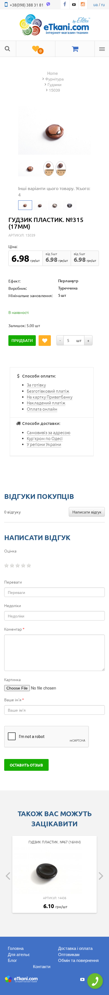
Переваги (13, 582)
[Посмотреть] (30, 168)
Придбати (22, 340)
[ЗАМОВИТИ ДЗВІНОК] (95, 981)
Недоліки (12, 605)
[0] (35, 49)
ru (103, 4)
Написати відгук (86, 512)
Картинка (12, 679)
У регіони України (44, 444)
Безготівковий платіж (48, 391)
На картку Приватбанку (49, 397)
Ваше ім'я (14, 699)
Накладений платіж (46, 403)
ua (95, 4)
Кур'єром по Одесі (45, 438)
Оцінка (10, 551)
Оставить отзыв (26, 764)
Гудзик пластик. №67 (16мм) (55, 841)
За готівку (36, 385)
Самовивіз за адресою (48, 432)
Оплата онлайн (42, 409)
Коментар (14, 629)
